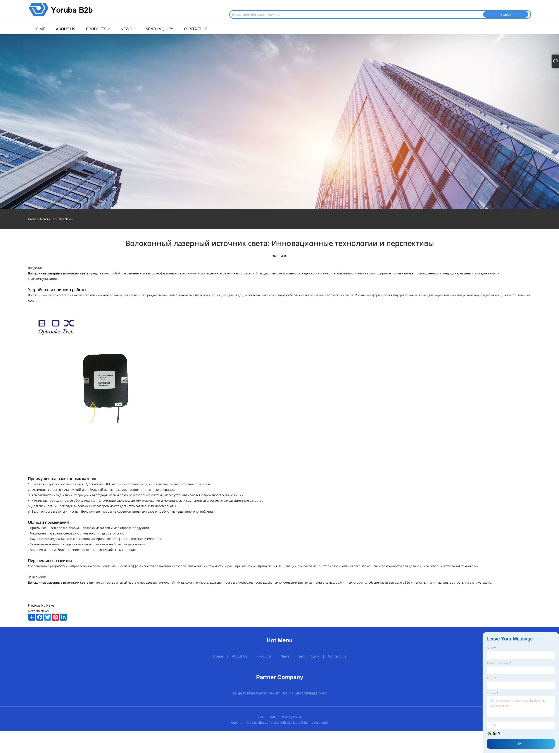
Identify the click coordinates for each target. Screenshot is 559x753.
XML (272, 717)
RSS (260, 717)
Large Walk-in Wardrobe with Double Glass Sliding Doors (279, 693)
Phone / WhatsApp (499, 663)
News (44, 219)
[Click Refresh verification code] (494, 733)
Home (218, 656)
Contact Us (337, 656)
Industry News (62, 219)
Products (263, 656)
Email (491, 678)
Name (491, 648)
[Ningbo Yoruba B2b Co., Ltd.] (61, 9)
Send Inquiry (308, 656)
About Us (239, 656)
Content (492, 693)
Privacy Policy (292, 717)
